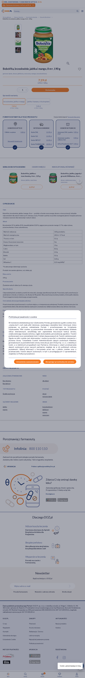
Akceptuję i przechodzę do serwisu (59, 362)
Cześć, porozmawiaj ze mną (70, 666)
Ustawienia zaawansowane (27, 362)
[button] (81, 663)
